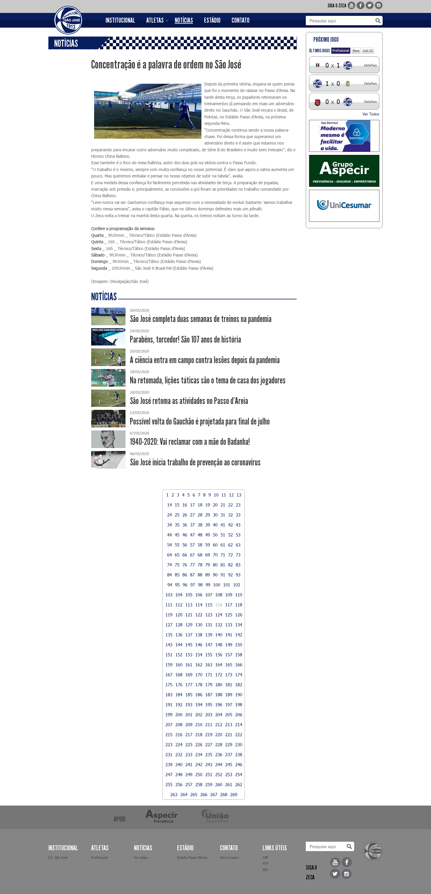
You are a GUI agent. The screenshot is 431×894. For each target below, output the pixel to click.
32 (230, 514)
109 (228, 594)
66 (184, 554)
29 (207, 514)
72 (230, 554)
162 (198, 664)
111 (168, 604)
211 (208, 724)
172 (218, 674)
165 (228, 664)
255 (168, 784)
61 (222, 544)
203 (208, 714)
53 (238, 534)
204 (218, 714)
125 (228, 614)
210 (198, 724)
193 (188, 704)
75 (177, 564)
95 (177, 584)
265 (193, 794)
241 (188, 764)
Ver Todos (370, 114)
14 (169, 504)
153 (188, 654)
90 (215, 574)
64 (169, 554)
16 (184, 504)
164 (218, 664)
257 (188, 784)
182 (238, 684)
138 (198, 634)
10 (216, 494)
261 (228, 784)
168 (178, 674)
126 (238, 614)
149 (228, 644)
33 (238, 514)
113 (188, 604)
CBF (265, 857)
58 (200, 544)
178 (198, 684)
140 (218, 634)
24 (169, 514)
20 (215, 504)
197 (228, 704)
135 (168, 634)
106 (198, 594)
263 (173, 794)
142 (238, 634)
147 (208, 644)
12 (231, 494)
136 (178, 634)
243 (208, 764)
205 (228, 714)
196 (218, 704)
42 (230, 524)
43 (238, 524)
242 (198, 764)
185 (188, 694)
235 (208, 754)
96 (185, 584)
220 (218, 734)
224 (178, 744)
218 (198, 734)
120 (178, 614)
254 (238, 774)
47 (192, 534)
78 (200, 564)
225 (188, 744)
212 (218, 724)
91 (222, 574)
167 (168, 674)
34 (169, 524)
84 (169, 574)
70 (215, 554)
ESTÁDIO (212, 20)
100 (216, 584)
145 (188, 644)
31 (222, 514)
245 (228, 764)
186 (198, 694)
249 (188, 774)
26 (184, 514)
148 (218, 644)
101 (226, 584)
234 (198, 754)
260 (218, 784)
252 (218, 774)
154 (198, 654)
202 (198, 714)
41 (222, 524)
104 (178, 594)
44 (169, 534)
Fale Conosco (229, 857)
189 (228, 694)
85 (177, 574)
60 (215, 544)
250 (198, 774)
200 (178, 714)
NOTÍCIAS (184, 20)
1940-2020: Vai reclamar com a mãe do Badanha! (190, 441)
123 (208, 614)
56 (184, 544)
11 (223, 494)
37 (192, 524)
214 (238, 724)
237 (228, 754)
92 (230, 574)
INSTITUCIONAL (120, 20)
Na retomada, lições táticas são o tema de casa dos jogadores (208, 380)
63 (238, 544)
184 (178, 694)
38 (200, 524)
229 (228, 744)
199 (168, 714)
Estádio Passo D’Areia (192, 857)
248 (178, 774)
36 (184, 524)
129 (188, 624)
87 (192, 574)
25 (177, 514)
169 (188, 674)
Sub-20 (368, 50)
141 (228, 634)
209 (188, 724)
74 (169, 564)
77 (192, 564)
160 (178, 664)
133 (228, 624)
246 (238, 764)
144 (178, 644)
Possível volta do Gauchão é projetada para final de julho (200, 421)
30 (215, 514)
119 (168, 614)
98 (200, 584)
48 (200, 534)
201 (188, 714)
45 (177, 534)
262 (238, 784)
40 (215, 524)
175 (168, 684)
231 (168, 754)
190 (238, 694)
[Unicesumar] (344, 206)
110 (238, 594)
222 (238, 734)
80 (215, 564)
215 (168, 734)
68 (200, 554)
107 (208, 594)
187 (208, 694)
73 (238, 554)
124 (218, 614)
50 (215, 534)
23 (238, 504)
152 (178, 654)
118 (238, 604)
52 (230, 534)
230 (238, 744)
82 (230, 564)
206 (238, 714)
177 (188, 684)
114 (198, 604)
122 (198, 614)
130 (198, 624)
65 (177, 554)
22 (230, 504)
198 (238, 704)
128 (178, 624)
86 (184, 574)
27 (192, 514)
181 (228, 684)
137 (188, 634)
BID (265, 869)
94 (169, 584)
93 (238, 574)
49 (207, 534)
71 (222, 554)
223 (168, 744)
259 (208, 784)
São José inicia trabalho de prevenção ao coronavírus (195, 462)
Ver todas (140, 857)
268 (223, 794)
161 (188, 664)
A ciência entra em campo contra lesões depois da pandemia (205, 360)
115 (208, 604)
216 (178, 734)
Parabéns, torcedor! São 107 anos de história (185, 339)
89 (207, 574)
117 (228, 604)
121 (188, 614)
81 (222, 564)
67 (192, 554)
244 (218, 764)
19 (207, 504)
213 (228, 724)
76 (184, 564)
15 (177, 504)
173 (228, 674)
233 (188, 754)
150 (238, 644)
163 (208, 664)
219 (208, 734)
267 (213, 794)
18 (200, 504)
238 (238, 754)
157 (228, 654)
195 (208, 704)
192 (178, 704)
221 (228, 734)
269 (233, 794)
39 (207, 524)
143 (168, 644)
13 (239, 494)
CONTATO (241, 20)
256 (178, 784)
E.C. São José (57, 857)
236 (218, 754)
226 (198, 744)
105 (188, 594)
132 (218, 624)
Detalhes (370, 65)
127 (168, 624)
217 (188, 734)
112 (178, 604)
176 (178, 684)
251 (208, 774)
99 (208, 584)
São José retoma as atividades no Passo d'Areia (189, 400)
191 (168, 704)
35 (177, 524)
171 (208, 674)
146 (198, 644)
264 (183, 794)
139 (208, 634)
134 (238, 624)
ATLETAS (155, 20)
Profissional (340, 50)
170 (198, 674)
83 (238, 564)
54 (169, 544)
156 (218, 654)
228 (218, 744)
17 (192, 504)
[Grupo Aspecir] (344, 171)
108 (218, 594)
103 (168, 594)
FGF (265, 863)
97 (192, 584)
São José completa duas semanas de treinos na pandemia (201, 318)
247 (168, 774)
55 (177, 544)
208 (178, 724)
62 (230, 544)
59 (207, 544)
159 (168, 664)
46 (184, 534)
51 (222, 534)
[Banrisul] (344, 136)
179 (208, 684)
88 (200, 574)
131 (208, 624)
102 (236, 584)
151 (168, 654)
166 (238, 664)
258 (198, 784)
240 (178, 764)
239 (168, 764)
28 (200, 514)
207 (168, 724)
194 (198, 704)
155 (208, 654)
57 (192, 544)
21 (222, 504)
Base (356, 50)
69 (207, 554)
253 (228, 774)
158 (238, 654)
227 (208, 744)
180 (218, 684)
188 (218, 694)
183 (168, 694)
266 (203, 794)
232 (178, 754)
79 (207, 564)
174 (238, 674)
